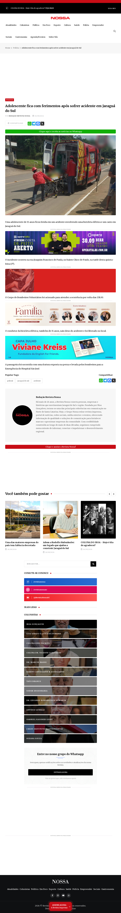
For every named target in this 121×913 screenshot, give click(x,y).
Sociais (9, 37)
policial (10, 381)
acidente (37, 381)
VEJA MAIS (81, 8)
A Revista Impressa (59, 906)
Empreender (98, 25)
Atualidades (11, 25)
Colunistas (24, 25)
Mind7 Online (69, 911)
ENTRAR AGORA (60, 775)
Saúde (77, 25)
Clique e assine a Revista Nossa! (60, 447)
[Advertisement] (60, 70)
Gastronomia (21, 37)
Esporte (57, 25)
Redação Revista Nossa (19, 116)
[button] (109, 494)
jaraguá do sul (23, 381)
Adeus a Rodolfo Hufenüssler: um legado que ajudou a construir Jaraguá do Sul (21, 545)
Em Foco (46, 25)
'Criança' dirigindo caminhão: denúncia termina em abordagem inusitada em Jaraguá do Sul (97, 547)
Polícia (86, 25)
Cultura (67, 25)
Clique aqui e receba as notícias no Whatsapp (60, 131)
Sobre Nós (53, 37)
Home (7, 48)
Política (36, 25)
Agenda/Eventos (37, 37)
